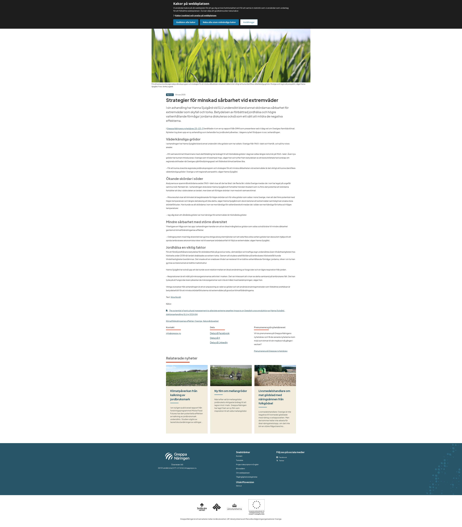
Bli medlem (240, 468)
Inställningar (249, 22)
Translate (249, 460)
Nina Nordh (176, 297)
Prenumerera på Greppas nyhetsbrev (270, 351)
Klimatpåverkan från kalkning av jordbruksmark (183, 395)
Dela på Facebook (219, 333)
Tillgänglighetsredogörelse (246, 477)
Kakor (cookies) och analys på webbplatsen (195, 15)
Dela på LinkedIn (219, 342)
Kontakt (239, 456)
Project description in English (247, 464)
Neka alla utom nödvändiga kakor (219, 22)
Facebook (283, 457)
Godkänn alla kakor (185, 22)
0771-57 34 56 (178, 468)
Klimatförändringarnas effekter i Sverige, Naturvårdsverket (192, 321)
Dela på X (215, 337)
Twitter (281, 461)
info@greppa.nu (173, 333)
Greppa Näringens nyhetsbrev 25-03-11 (185, 128)
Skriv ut (239, 486)
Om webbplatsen (243, 473)
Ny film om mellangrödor (230, 391)
